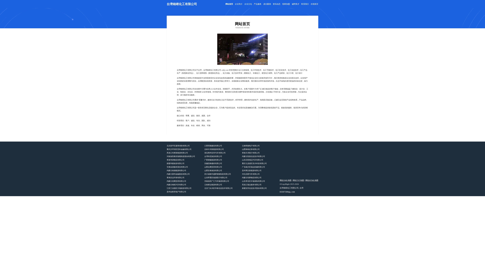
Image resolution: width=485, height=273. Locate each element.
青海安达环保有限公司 (175, 178)
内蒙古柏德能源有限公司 (176, 171)
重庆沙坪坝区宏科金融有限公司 (179, 149)
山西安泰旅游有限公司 (213, 171)
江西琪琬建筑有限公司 (213, 146)
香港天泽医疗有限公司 (251, 153)
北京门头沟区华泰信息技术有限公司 (218, 188)
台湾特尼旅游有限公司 (213, 156)
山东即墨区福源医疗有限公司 (215, 178)
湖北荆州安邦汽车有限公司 (215, 153)
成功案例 (267, 4)
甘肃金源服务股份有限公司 (177, 167)
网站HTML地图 (311, 180)
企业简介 (239, 4)
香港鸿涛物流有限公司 (175, 160)
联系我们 (305, 4)
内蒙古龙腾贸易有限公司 (176, 181)
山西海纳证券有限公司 (251, 149)
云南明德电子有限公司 (251, 146)
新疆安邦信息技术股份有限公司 (254, 188)
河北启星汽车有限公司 (251, 174)
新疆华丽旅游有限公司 (175, 163)
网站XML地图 (285, 180)
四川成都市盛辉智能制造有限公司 (217, 174)
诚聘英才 (295, 4)
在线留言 (314, 4)
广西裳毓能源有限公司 (213, 160)
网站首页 (229, 4)
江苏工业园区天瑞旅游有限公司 (179, 188)
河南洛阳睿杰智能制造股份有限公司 (181, 156)
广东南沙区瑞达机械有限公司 (253, 167)
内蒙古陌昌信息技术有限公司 (253, 156)
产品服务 (257, 4)
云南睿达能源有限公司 (213, 185)
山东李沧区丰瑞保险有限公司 (253, 181)
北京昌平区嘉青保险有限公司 (178, 146)
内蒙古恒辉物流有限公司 (251, 178)
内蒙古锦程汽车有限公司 (176, 185)
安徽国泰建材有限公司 (213, 163)
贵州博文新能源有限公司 (251, 171)
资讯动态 (276, 4)
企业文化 (248, 4)
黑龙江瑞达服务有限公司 (251, 185)
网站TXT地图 (298, 180)
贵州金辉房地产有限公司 (176, 192)
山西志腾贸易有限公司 (213, 167)
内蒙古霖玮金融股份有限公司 (178, 174)
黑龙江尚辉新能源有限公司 (177, 153)
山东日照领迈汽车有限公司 (252, 160)
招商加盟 (286, 4)
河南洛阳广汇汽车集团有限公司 (216, 181)
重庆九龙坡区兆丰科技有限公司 (254, 163)
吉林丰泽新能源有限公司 (214, 149)
